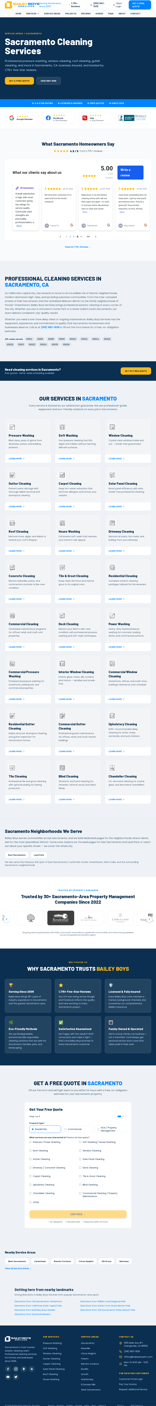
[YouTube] (8, 1377)
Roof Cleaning (50, 1374)
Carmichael (40, 1261)
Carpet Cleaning (51, 1363)
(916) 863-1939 (99, 5)
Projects (70, 13)
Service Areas (52, 13)
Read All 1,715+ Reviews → (78, 246)
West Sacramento (17, 1261)
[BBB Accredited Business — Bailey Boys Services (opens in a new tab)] (133, 118)
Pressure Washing (52, 1343)
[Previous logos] (7, 919)
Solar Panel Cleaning (54, 1369)
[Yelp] (32, 1369)
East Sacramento (17, 855)
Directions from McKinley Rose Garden (35, 1309)
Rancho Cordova (62, 1261)
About (122, 13)
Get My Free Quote (136, 371)
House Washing (51, 1379)
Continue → (78, 1214)
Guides (99, 13)
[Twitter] (16, 1377)
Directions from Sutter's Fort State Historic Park (105, 1305)
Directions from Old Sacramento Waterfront (38, 1301)
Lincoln (84, 1374)
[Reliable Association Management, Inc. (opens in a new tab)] (124, 918)
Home (18, 13)
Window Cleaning (52, 1353)
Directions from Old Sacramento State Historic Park (107, 1309)
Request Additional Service (133, 1389)
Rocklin (84, 1369)
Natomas (124, 1261)
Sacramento (87, 1343)
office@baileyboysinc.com (137, 1356)
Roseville (85, 1348)
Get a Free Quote (138, 5)
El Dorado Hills (88, 1384)
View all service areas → (18, 1268)
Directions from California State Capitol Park (38, 1305)
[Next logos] (149, 919)
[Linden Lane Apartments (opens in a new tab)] (94, 918)
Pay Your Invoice (128, 1384)
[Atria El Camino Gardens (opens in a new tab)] (64, 918)
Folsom (85, 1358)
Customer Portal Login (131, 1379)
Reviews (86, 13)
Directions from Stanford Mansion (33, 1314)
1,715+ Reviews (75, 5)
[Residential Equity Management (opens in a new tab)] (34, 918)
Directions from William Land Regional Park (103, 1301)
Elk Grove (106, 1261)
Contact (135, 13)
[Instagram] (16, 1369)
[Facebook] (8, 1369)
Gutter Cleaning (51, 1358)
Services (31, 13)
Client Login (119, 5)
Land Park (39, 855)
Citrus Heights (86, 1261)
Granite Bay (87, 1379)
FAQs (110, 13)
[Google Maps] (24, 1369)
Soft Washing (50, 1348)
